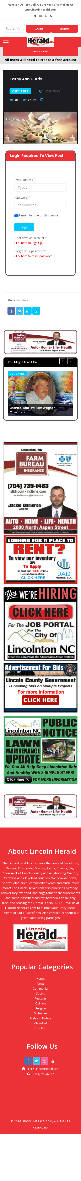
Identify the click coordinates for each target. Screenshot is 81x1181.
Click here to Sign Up (28, 243)
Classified (40, 1023)
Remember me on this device (38, 215)
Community (40, 988)
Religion (40, 1008)
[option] (40, 393)
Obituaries (20, 91)
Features (41, 998)
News (40, 983)
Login (38, 28)
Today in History (40, 1018)
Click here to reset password (33, 256)
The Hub (40, 1028)
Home (40, 978)
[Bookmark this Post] (42, 100)
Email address (24, 180)
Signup (64, 28)
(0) (16, 100)
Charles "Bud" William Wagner (32, 408)
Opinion (40, 1003)
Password (22, 197)
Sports (40, 993)
